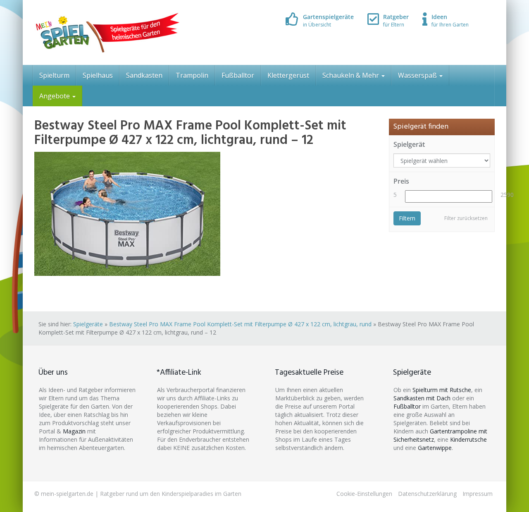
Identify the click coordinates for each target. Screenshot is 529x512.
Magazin (74, 431)
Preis (401, 181)
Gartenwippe (435, 448)
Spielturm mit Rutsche (441, 390)
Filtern (407, 218)
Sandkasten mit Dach (421, 398)
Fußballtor (238, 75)
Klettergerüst (288, 75)
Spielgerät (409, 144)
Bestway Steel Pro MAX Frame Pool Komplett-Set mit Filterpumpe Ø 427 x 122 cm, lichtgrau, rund (240, 324)
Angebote (55, 95)
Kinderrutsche (468, 439)
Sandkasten (144, 75)
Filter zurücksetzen (466, 218)
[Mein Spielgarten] (106, 32)
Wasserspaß (418, 75)
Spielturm (54, 75)
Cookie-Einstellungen (364, 494)
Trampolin (192, 75)
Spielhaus (98, 75)
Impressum (477, 494)
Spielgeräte (88, 324)
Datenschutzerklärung (427, 494)
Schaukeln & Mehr (351, 75)
